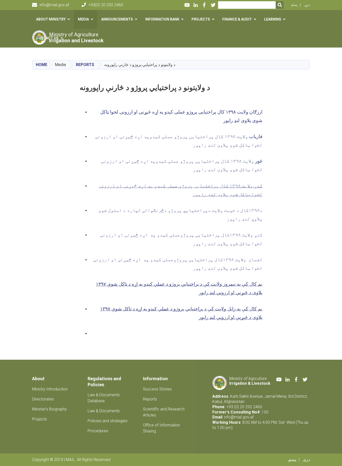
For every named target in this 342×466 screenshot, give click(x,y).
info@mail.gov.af (54, 5)
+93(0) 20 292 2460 (105, 5)
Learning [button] (272, 19)
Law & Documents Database (104, 397)
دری (307, 5)
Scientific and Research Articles (164, 412)
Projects (39, 419)
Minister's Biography (49, 409)
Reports (85, 64)
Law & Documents (104, 410)
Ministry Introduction (50, 389)
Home (41, 64)
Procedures (98, 430)
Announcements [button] (117, 19)
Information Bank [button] (162, 19)
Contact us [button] (47, 38)
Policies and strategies (107, 420)
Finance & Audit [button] (237, 19)
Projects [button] (201, 19)
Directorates (43, 399)
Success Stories (157, 389)
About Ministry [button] (51, 19)
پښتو (294, 5)
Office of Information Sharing (161, 428)
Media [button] (83, 19)
